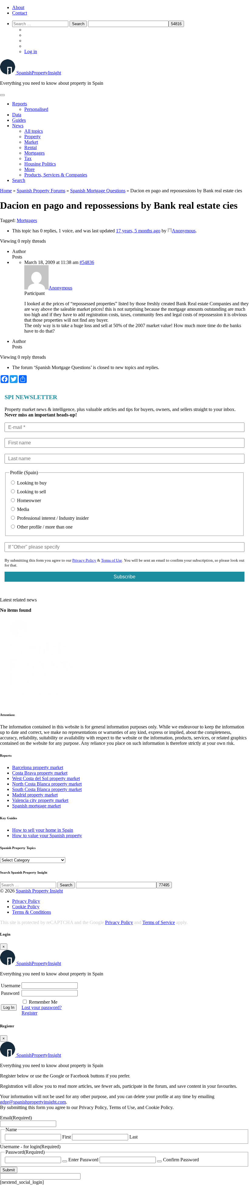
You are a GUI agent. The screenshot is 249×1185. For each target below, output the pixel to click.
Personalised (36, 109)
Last (133, 1136)
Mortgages (34, 153)
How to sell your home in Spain (42, 830)
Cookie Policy (25, 906)
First (66, 1136)
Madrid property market (35, 794)
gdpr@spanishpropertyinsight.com (33, 1102)
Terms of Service (158, 922)
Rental (30, 147)
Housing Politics (40, 163)
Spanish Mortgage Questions (97, 190)
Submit (8, 1170)
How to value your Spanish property (47, 835)
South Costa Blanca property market (47, 789)
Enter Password (83, 1159)
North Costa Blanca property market (47, 783)
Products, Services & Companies (55, 174)
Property (32, 136)
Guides (19, 120)
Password (10, 993)
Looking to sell (31, 491)
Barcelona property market (37, 767)
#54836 (87, 262)
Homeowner (28, 500)
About (18, 7)
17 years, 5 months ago (138, 230)
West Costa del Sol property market (46, 778)
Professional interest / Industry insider (52, 518)
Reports (19, 103)
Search (18, 180)
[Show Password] (64, 1161)
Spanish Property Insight (39, 890)
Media (22, 509)
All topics (33, 131)
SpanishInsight (38, 72)
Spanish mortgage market (36, 805)
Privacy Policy (84, 560)
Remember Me (43, 1002)
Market (31, 142)
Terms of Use (111, 560)
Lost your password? (42, 1007)
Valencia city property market (40, 800)
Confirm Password (181, 1159)
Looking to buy (31, 482)
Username (10, 985)
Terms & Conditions (31, 912)
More (29, 169)
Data (16, 114)
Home (6, 190)
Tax (28, 158)
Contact (19, 12)
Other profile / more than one (44, 526)
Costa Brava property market (39, 773)
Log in (30, 51)
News (17, 125)
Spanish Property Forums (41, 190)
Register (29, 1012)
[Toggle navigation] (2, 95)
